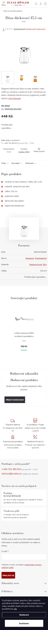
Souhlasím (24, 623)
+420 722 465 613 (19, 143)
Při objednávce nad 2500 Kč (13, 427)
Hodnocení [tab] (29, 163)
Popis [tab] (4, 163)
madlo (16, 196)
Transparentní (41, 258)
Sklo (45, 264)
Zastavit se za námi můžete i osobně (35, 427)
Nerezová (29, 258)
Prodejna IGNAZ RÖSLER (12, 494)
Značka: (24, 151)
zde (15, 608)
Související (16, 163)
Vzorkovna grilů (11, 510)
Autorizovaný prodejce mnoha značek (13, 444)
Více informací (14, 98)
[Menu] (4, 3)
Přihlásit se (8, 575)
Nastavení (24, 614)
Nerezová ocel (35, 264)
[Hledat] (36, 3)
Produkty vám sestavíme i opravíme (35, 444)
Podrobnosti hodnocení (35, 29)
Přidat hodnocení (15, 399)
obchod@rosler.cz (20, 473)
